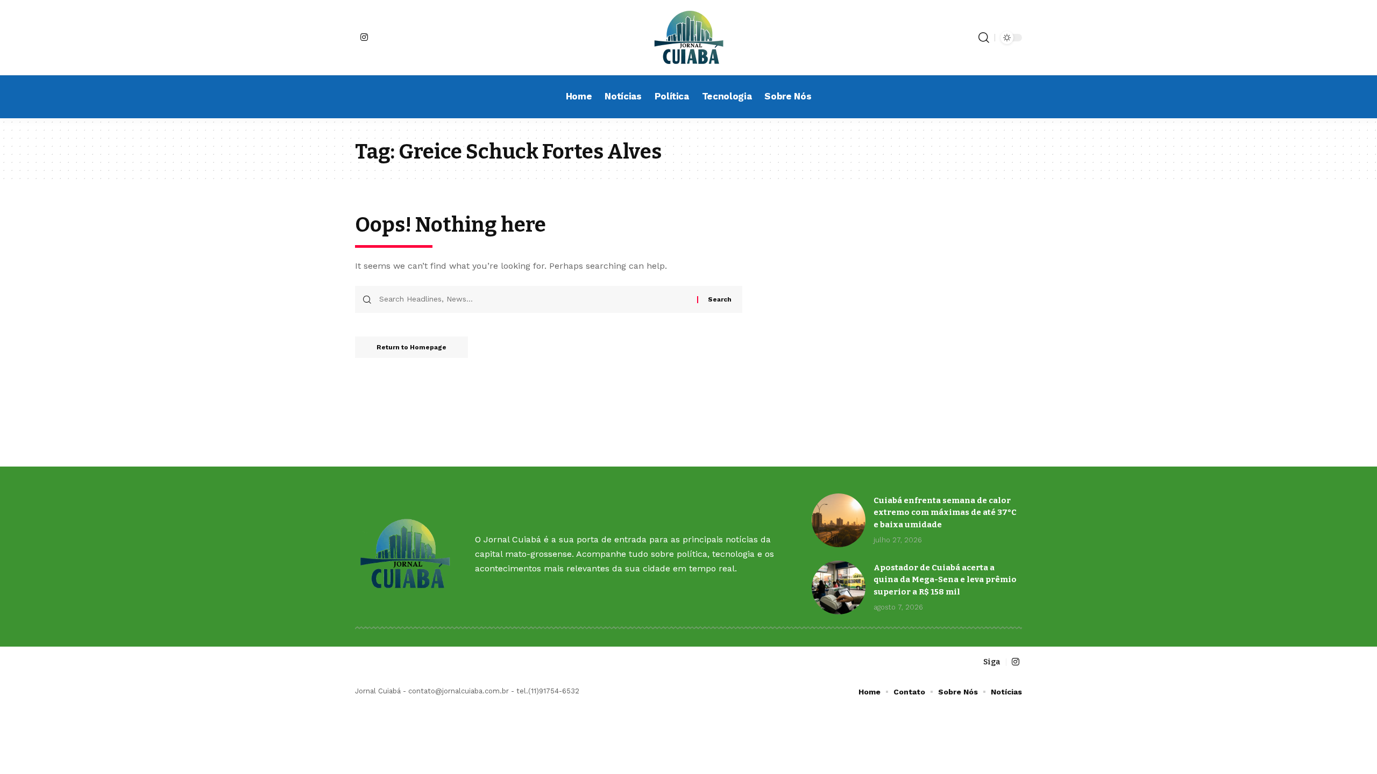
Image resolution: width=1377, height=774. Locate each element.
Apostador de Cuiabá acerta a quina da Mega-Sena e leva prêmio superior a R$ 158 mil (945, 580)
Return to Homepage (411, 347)
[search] (983, 37)
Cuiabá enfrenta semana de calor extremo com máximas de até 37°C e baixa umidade (945, 512)
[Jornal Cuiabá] (688, 37)
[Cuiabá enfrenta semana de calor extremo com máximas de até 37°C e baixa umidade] (838, 520)
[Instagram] (364, 37)
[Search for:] (534, 299)
